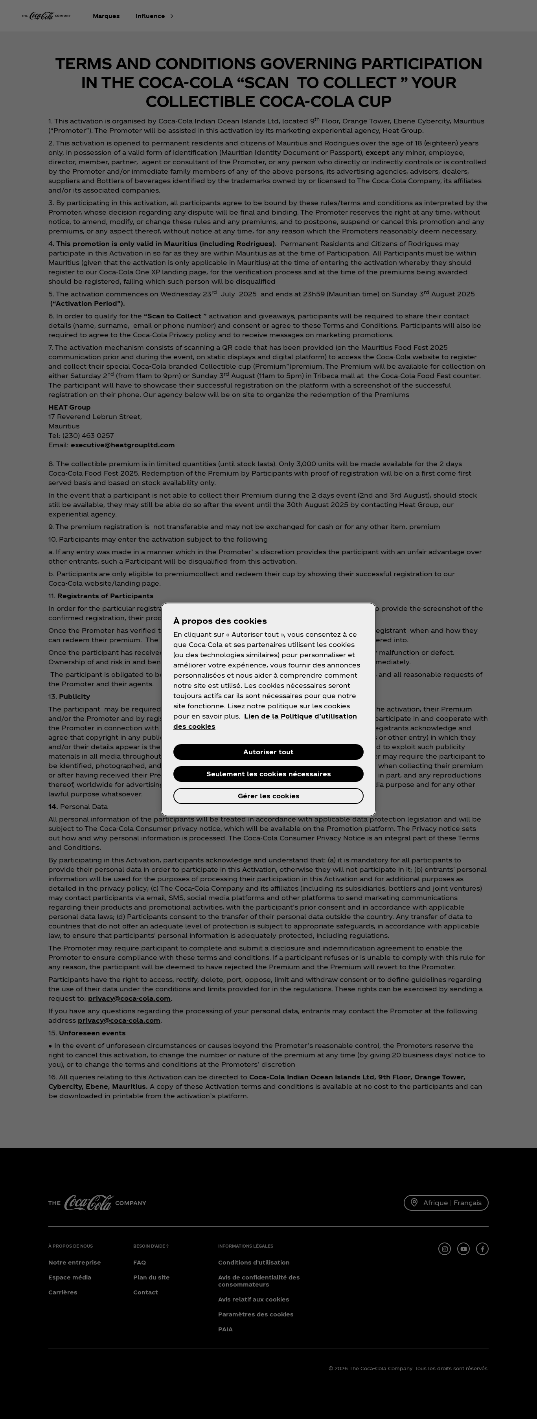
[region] (268, 709)
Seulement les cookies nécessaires (268, 774)
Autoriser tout (268, 751)
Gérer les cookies (269, 796)
